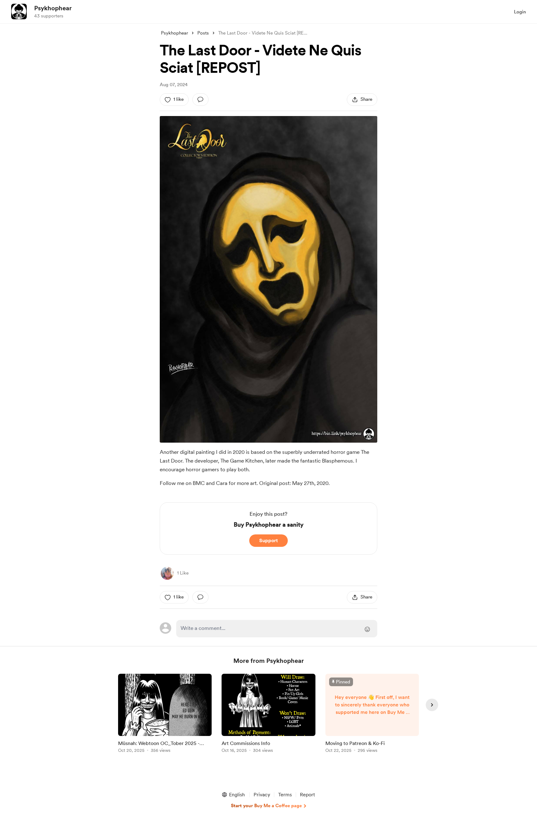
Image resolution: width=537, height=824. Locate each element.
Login (520, 12)
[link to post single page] (165, 714)
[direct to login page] (276, 628)
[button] (233, 794)
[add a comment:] (200, 99)
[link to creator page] (167, 573)
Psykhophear (53, 8)
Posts (203, 33)
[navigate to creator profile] (19, 11)
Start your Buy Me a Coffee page (266, 805)
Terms (285, 795)
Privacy (262, 795)
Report (307, 795)
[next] (432, 705)
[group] (165, 714)
